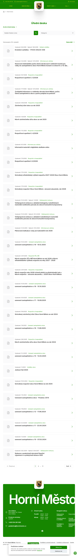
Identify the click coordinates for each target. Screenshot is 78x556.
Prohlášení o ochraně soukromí (60, 525)
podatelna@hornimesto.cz (21, 1)
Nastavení (39, 550)
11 (42, 466)
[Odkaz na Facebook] (42, 531)
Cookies (72, 542)
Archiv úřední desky (9, 27)
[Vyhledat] (36, 33)
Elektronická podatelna (60, 514)
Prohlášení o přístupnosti (63, 542)
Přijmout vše (59, 547)
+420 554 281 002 (9, 1)
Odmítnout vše (58, 551)
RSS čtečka (72, 1)
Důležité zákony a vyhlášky (61, 519)
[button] (26, 6)
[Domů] (4, 11)
